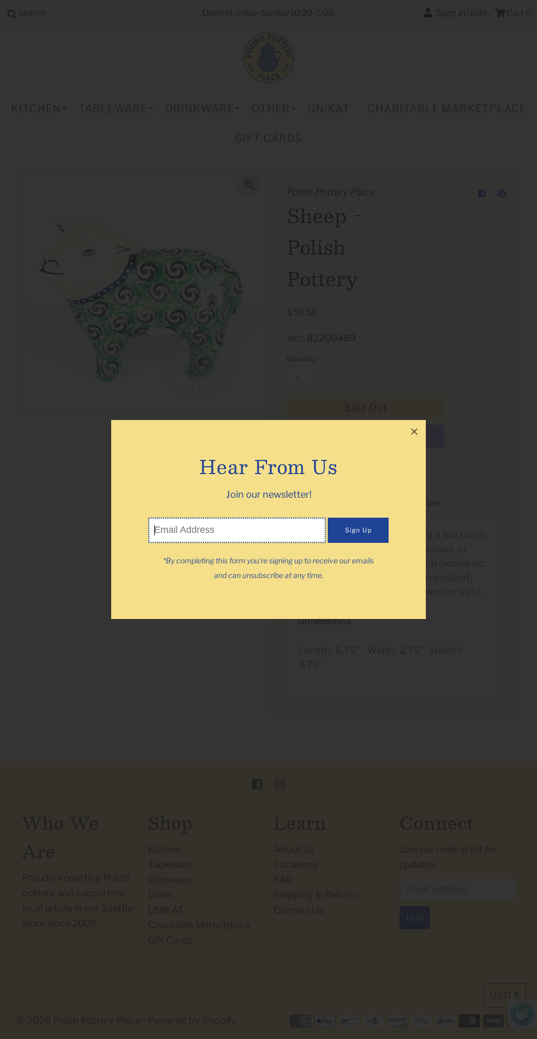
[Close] (414, 431)
